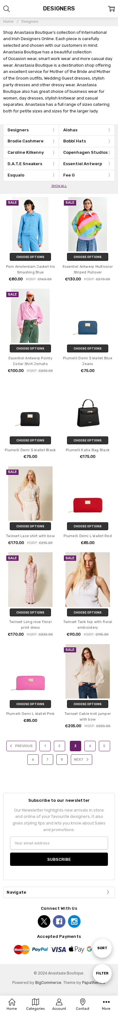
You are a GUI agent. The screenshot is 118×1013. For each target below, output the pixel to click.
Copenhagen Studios (85, 152)
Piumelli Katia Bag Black (88, 450)
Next (79, 760)
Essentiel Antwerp (82, 163)
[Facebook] (59, 921)
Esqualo (16, 175)
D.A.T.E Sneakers (25, 163)
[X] (44, 921)
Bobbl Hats (74, 141)
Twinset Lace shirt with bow (30, 536)
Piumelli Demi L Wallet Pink (30, 714)
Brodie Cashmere (25, 141)
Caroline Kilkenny (26, 152)
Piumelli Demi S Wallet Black (30, 450)
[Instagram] (74, 921)
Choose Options (30, 257)
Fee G (69, 175)
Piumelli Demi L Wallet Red (88, 536)
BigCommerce (48, 982)
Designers (18, 130)
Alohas (70, 130)
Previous (23, 746)
